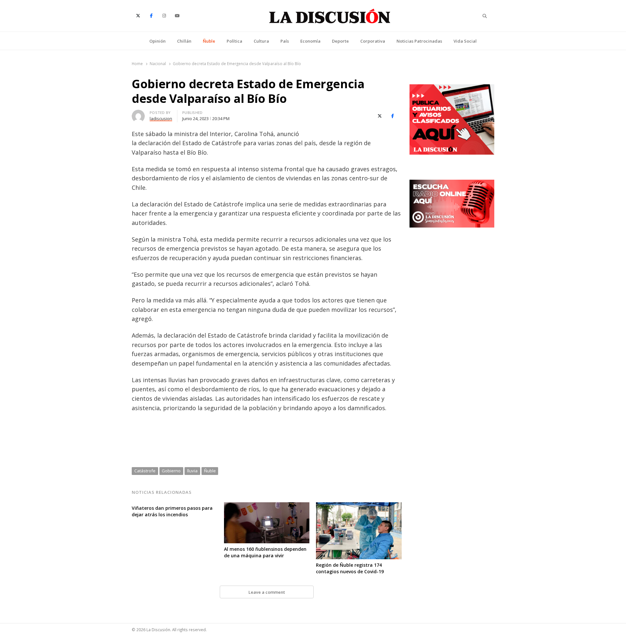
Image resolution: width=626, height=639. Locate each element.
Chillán (184, 41)
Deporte (340, 41)
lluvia (192, 471)
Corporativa (372, 41)
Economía (310, 41)
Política (234, 41)
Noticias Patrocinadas (419, 41)
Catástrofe (145, 471)
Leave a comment (266, 592)
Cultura (261, 41)
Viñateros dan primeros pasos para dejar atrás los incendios (172, 511)
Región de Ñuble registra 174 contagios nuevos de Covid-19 (350, 568)
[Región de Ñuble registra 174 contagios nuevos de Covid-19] (359, 506)
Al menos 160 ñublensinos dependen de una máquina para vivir (265, 552)
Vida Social (465, 41)
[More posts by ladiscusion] (138, 114)
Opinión (157, 41)
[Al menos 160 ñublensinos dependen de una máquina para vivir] (267, 506)
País (284, 41)
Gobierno (171, 471)
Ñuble (209, 41)
